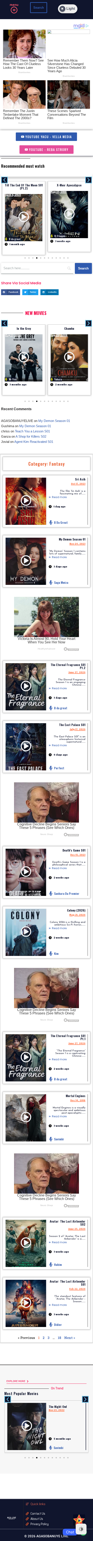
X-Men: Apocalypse (69, 185)
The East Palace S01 (72, 724)
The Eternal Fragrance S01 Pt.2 (68, 666)
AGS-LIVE (11, 1517)
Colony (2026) (76, 910)
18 (59, 1337)
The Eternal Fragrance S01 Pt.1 (68, 1037)
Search (38, 7)
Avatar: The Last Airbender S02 (67, 1222)
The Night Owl (58, 1406)
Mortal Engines (75, 1095)
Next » (69, 1337)
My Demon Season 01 (72, 539)
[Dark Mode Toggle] (81, 1529)
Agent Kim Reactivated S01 (33, 441)
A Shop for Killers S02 (31, 436)
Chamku (69, 328)
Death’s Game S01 (74, 850)
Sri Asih (80, 479)
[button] (14, 10)
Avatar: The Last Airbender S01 (67, 1283)
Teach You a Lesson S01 (32, 431)
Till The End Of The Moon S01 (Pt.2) (24, 186)
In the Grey (24, 328)
